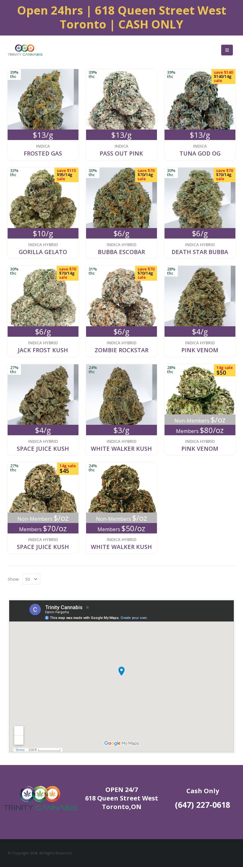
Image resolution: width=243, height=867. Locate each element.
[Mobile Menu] (227, 50)
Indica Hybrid (43, 244)
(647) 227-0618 (202, 804)
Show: (13, 579)
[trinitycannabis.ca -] (25, 50)
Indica (43, 146)
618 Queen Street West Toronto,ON (121, 802)
